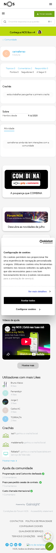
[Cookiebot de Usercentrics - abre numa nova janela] (40, 242)
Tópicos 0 (11, 68)
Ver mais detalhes (37, 291)
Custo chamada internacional (16, 491)
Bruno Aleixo (17, 383)
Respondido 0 (41, 68)
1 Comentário (8, 495)
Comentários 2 (25, 68)
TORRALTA (16, 417)
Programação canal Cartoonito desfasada (21, 474)
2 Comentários (9, 477)
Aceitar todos (28, 300)
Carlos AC (15, 409)
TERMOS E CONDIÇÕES (23, 536)
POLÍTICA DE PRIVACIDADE (39, 521)
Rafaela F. (15, 452)
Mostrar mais (28, 365)
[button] (3, 15)
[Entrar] (4, 22)
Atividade (9, 128)
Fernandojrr (16, 392)
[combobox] (28, 22)
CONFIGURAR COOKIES (31, 526)
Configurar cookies (26, 309)
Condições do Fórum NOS (15, 511)
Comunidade (10, 40)
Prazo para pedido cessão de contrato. (20, 482)
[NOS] (9, 4)
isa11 (13, 434)
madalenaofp (17, 443)
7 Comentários (9, 486)
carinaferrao (18, 51)
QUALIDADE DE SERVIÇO (31, 531)
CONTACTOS (16, 521)
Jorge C (14, 400)
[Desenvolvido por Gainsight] (28, 505)
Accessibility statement (42, 511)
